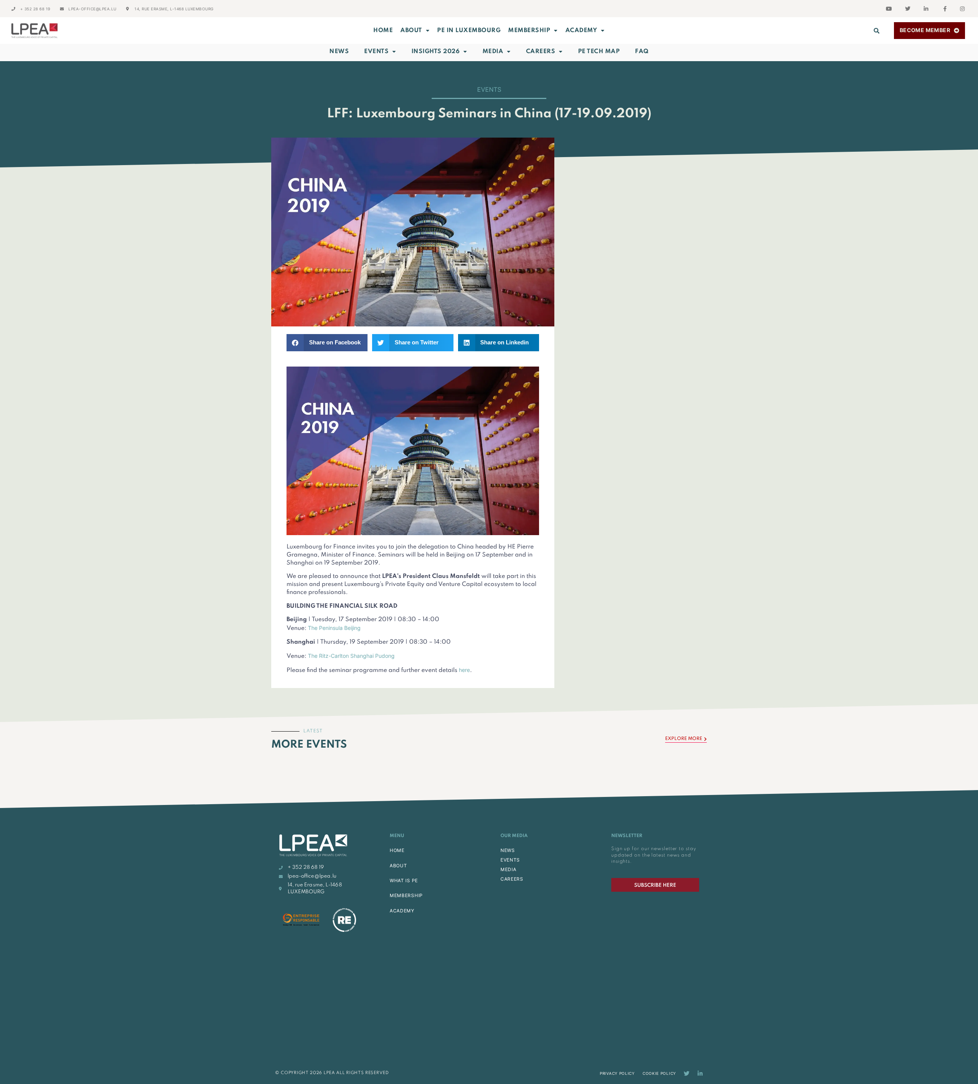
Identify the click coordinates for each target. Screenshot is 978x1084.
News (339, 52)
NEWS (507, 850)
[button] (876, 30)
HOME (397, 850)
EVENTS (510, 860)
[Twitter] (687, 1073)
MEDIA (508, 869)
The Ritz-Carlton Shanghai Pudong (351, 655)
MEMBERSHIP (529, 31)
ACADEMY (581, 31)
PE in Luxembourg (468, 31)
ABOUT (411, 31)
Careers (540, 52)
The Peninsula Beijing (334, 628)
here (464, 670)
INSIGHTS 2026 (435, 52)
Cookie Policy (659, 1073)
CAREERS (511, 879)
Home (383, 31)
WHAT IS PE (404, 880)
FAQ (642, 52)
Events (376, 52)
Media (493, 52)
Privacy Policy (617, 1073)
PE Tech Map (599, 52)
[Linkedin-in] (700, 1073)
